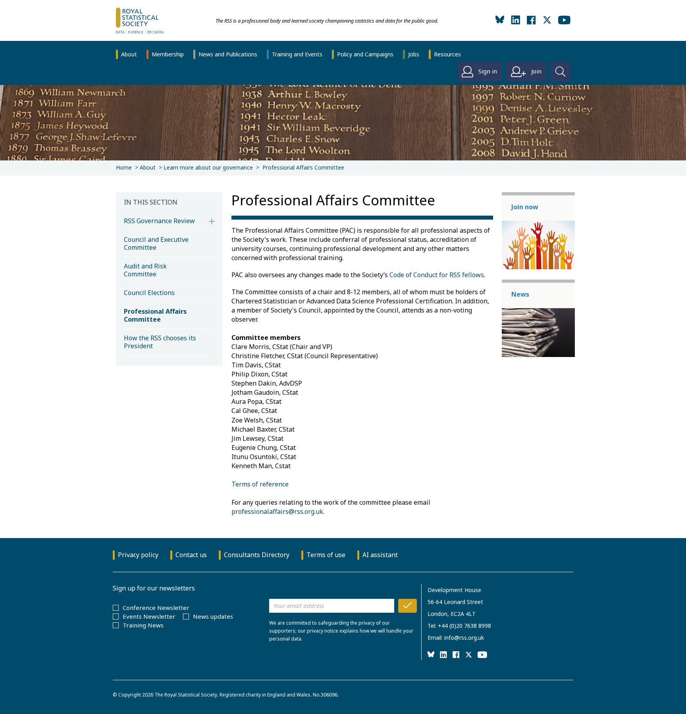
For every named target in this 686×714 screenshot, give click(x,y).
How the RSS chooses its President (160, 342)
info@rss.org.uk (464, 637)
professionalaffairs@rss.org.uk (277, 511)
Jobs (413, 54)
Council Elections (149, 292)
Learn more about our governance (208, 167)
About (129, 54)
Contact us (191, 554)
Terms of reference (260, 484)
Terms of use (325, 554)
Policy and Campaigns (365, 54)
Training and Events (297, 54)
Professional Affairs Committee (155, 315)
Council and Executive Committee (156, 243)
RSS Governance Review (159, 220)
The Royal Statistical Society (185, 694)
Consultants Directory (256, 554)
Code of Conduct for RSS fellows (436, 274)
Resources (447, 54)
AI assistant (380, 554)
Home (124, 167)
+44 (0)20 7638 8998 (464, 625)
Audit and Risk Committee (145, 270)
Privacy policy (138, 554)
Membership (168, 54)
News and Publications (227, 54)
